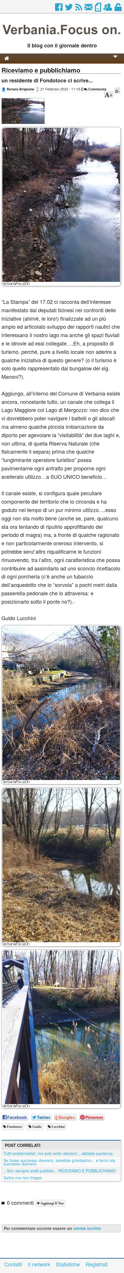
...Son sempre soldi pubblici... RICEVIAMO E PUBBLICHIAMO (59, 1171)
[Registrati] (108, 8)
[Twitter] (69, 8)
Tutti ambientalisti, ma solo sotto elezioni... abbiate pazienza (58, 1153)
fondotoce (14, 1126)
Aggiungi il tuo (52, 1203)
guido (36, 1126)
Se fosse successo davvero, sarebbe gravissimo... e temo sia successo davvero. (59, 1162)
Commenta (96, 89)
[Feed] (79, 8)
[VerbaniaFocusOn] (62, 36)
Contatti (13, 1264)
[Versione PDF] (98, 8)
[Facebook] (59, 8)
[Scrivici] (88, 8)
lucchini (58, 1126)
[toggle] (115, 61)
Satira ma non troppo (22, 1177)
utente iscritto (87, 1228)
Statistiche (68, 1264)
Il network (39, 1264)
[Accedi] (118, 8)
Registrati (97, 1264)
